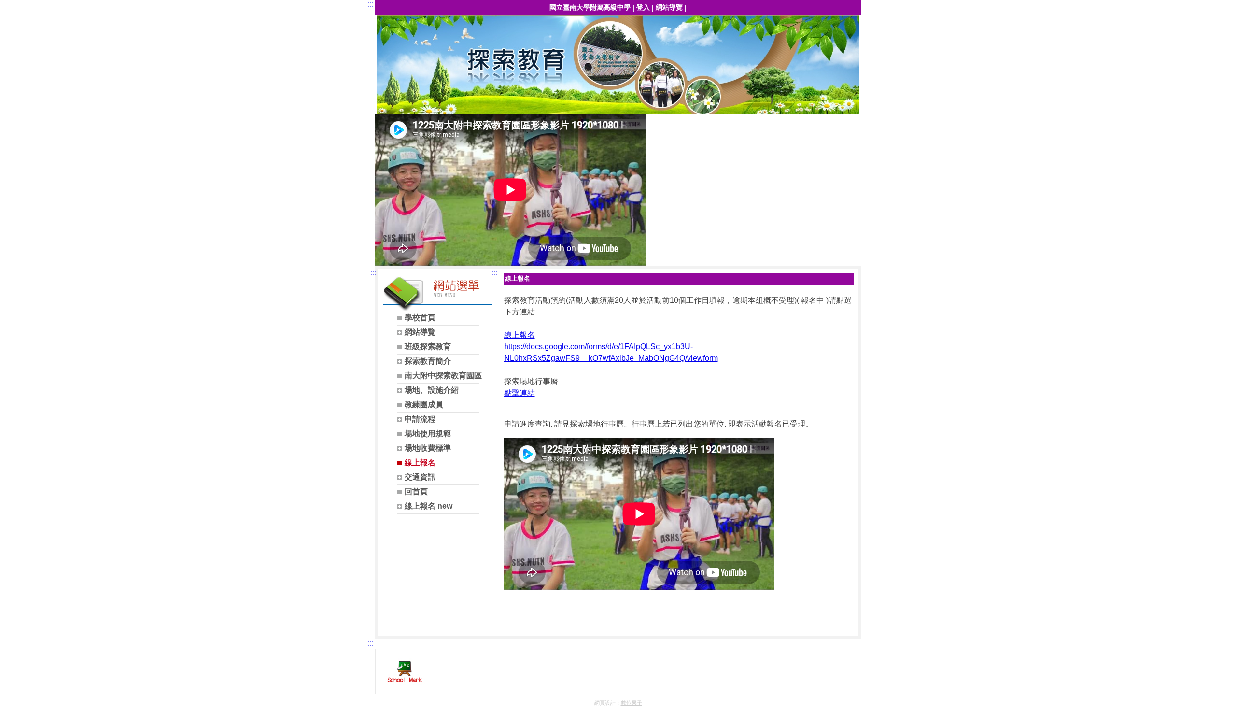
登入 (643, 7)
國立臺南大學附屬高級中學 (590, 7)
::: (371, 4)
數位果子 (631, 703)
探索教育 (619, 65)
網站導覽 (669, 7)
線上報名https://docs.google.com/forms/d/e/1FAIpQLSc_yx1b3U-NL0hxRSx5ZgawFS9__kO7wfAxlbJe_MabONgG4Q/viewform (611, 346)
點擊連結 (519, 393)
